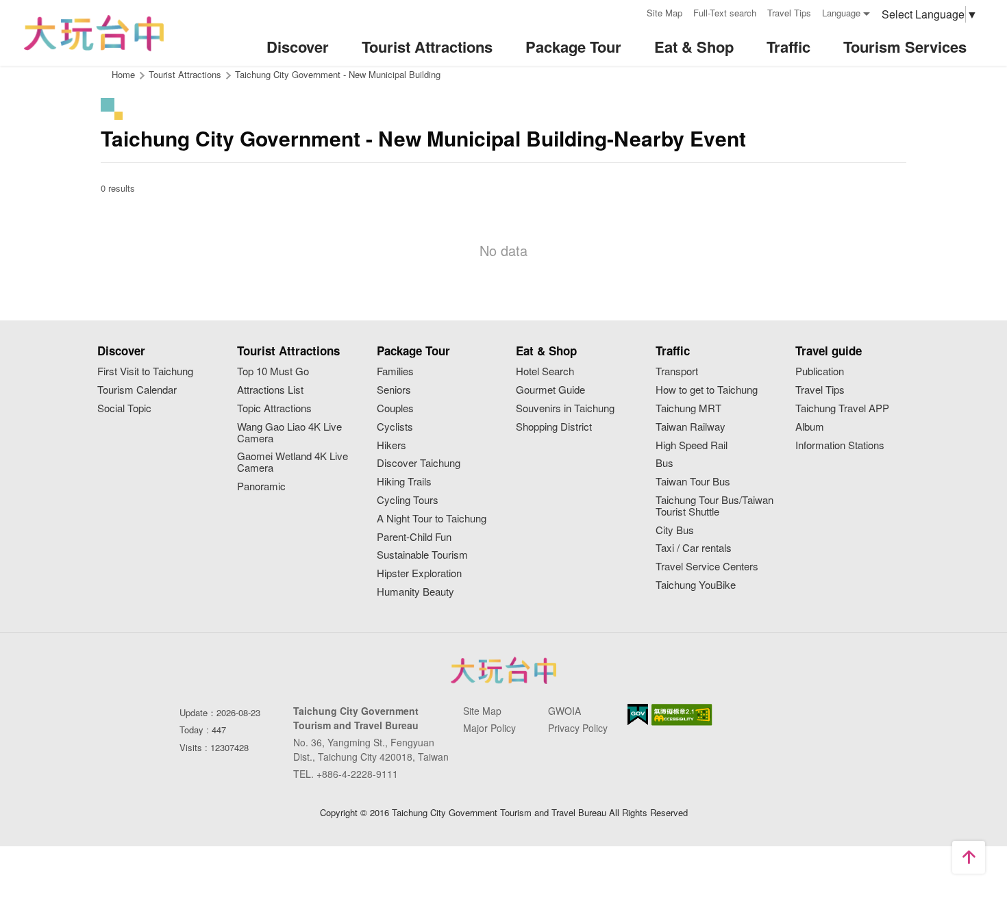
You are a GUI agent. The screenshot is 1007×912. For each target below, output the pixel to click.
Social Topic (124, 408)
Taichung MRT (688, 408)
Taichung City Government (503, 670)
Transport (677, 371)
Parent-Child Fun (414, 537)
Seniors (394, 390)
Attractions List (270, 390)
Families (395, 371)
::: (631, 11)
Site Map (664, 12)
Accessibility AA (681, 715)
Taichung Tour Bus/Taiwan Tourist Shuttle (714, 506)
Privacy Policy (578, 728)
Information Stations (839, 445)
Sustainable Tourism (422, 555)
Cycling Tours (407, 500)
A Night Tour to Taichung (431, 518)
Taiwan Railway (690, 427)
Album (809, 427)
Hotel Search (545, 371)
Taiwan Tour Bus (693, 481)
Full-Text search (724, 12)
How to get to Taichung (707, 390)
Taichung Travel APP (842, 408)
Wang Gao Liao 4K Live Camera (289, 432)
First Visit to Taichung (145, 371)
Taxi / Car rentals (694, 548)
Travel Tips (789, 12)
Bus (664, 463)
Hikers (391, 445)
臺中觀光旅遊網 (94, 33)
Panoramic (261, 486)
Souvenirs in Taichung (565, 408)
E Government (637, 714)
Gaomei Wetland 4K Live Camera (292, 462)
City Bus (675, 530)
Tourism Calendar (137, 390)
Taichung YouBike (696, 585)
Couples (395, 408)
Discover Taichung (418, 463)
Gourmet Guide (550, 390)
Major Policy (489, 728)
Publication (819, 371)
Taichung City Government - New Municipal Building (337, 74)
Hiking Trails (404, 481)
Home (123, 74)
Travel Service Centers (707, 566)
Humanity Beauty (415, 592)
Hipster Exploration (419, 573)
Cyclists (395, 427)
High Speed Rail (692, 445)
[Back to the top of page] (968, 857)
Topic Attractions (274, 408)
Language (841, 12)
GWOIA (564, 711)
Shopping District (554, 427)
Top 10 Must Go (273, 371)
